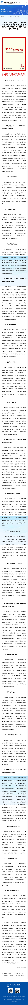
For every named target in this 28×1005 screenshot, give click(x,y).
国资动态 (17, 16)
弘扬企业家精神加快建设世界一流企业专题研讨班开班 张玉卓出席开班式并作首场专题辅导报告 (16, 975)
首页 (8, 16)
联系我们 (12, 1001)
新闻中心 (12, 16)
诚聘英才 (15, 1001)
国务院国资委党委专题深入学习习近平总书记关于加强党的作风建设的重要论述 (16, 973)
